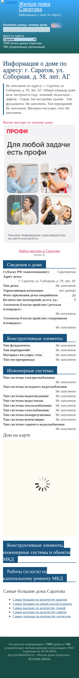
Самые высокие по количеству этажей (39, 608)
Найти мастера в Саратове (39, 250)
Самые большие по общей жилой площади (42, 603)
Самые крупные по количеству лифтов (39, 612)
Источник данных (39, 658)
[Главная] (8, 2)
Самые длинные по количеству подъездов (42, 616)
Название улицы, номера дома (25, 25)
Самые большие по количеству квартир (40, 599)
